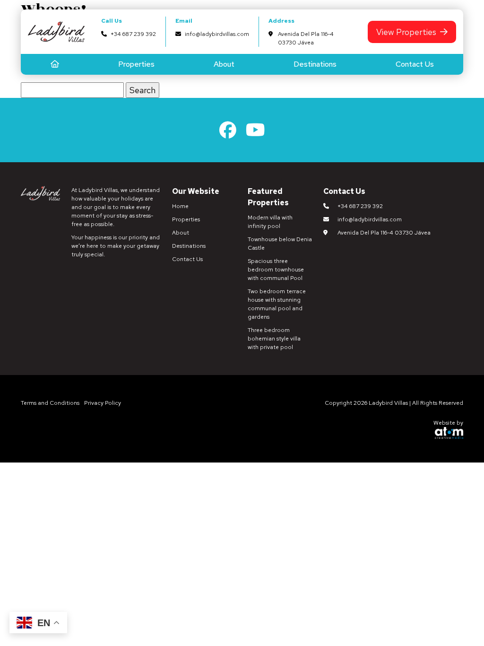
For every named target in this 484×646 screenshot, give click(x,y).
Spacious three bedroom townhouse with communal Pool (276, 269)
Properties (136, 64)
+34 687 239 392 (133, 34)
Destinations (315, 64)
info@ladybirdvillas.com (217, 34)
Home (180, 206)
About (224, 64)
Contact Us (415, 64)
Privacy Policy (102, 403)
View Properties (406, 31)
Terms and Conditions (50, 403)
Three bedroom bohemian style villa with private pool (274, 338)
